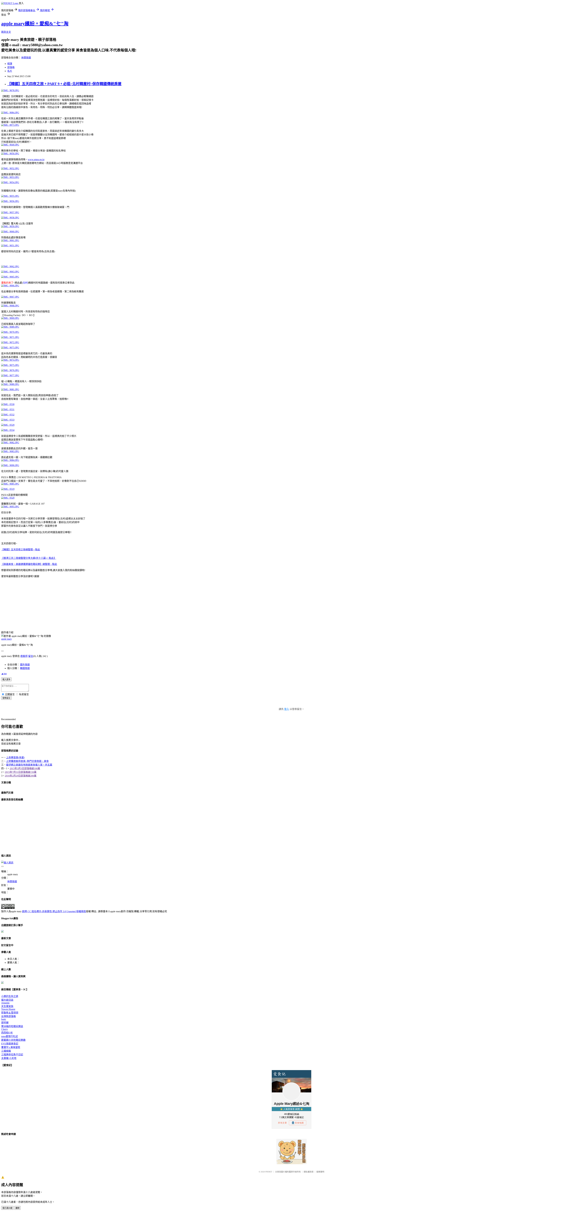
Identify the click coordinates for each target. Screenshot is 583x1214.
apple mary (6, 639)
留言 (30, 656)
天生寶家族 (7, 1006)
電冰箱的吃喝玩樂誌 (12, 1026)
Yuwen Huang (8, 1009)
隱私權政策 (309, 1172)
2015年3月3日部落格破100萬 (25, 768)
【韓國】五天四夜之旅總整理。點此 (20, 549)
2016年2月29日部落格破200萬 (20, 775)
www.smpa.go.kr (36, 159)
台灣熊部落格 (8, 1016)
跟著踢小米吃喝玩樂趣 (13, 1040)
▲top (4, 673)
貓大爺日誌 (7, 1000)
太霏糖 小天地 (8, 1058)
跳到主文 (6, 32)
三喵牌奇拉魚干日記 (12, 1054)
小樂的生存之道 (9, 996)
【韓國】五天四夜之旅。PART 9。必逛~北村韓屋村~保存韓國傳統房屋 (64, 84)
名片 (9, 71)
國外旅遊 (25, 664)
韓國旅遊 (25, 668)
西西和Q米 (7, 1032)
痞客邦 (24, 656)
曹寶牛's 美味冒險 (10, 1047)
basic (3, 1019)
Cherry (4, 1029)
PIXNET (268, 1172)
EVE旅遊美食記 (9, 1043)
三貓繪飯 (6, 1051)
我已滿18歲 (7, 1208)
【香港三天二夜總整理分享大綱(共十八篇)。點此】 (28, 558)
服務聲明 (320, 1172)
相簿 (9, 63)
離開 (17, 1208)
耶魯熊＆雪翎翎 (9, 1012)
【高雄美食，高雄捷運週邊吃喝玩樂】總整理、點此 (29, 564)
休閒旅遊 (26, 57)
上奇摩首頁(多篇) (15, 757)
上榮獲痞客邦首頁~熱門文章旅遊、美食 (27, 761)
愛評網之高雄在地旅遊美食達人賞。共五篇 (29, 764)
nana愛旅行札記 (9, 1036)
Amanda (5, 1002)
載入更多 (6, 679)
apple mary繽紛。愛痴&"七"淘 (34, 23)
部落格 (11, 67)
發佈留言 (6, 698)
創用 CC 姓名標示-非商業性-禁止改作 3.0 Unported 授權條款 (54, 911)
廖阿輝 (5, 1022)
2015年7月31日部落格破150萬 (20, 772)
